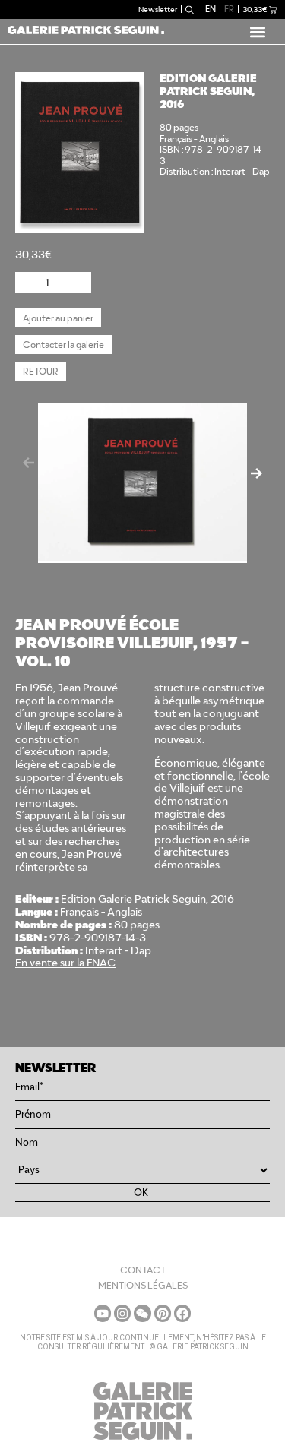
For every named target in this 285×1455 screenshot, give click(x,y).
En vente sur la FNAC (65, 962)
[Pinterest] (162, 1313)
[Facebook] (182, 1313)
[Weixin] (142, 1313)
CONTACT (143, 1270)
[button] (257, 31)
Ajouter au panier (58, 318)
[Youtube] (102, 1313)
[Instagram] (122, 1313)
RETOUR (41, 371)
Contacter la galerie (63, 344)
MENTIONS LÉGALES (143, 1285)
